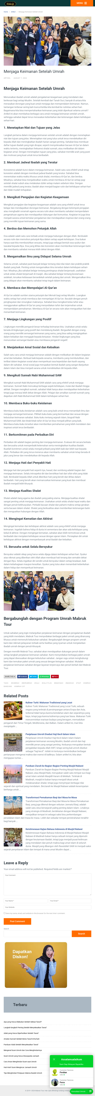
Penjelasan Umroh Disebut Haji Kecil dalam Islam (50, 734)
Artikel (13, 12)
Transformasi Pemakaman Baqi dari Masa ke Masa (51, 797)
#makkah (70, 683)
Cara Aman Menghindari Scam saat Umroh (20, 1062)
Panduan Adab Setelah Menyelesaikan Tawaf (21, 1045)
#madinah (58, 683)
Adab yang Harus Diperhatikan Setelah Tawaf (21, 1033)
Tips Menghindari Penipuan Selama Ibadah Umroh (23, 1073)
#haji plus (47, 683)
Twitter (34, 676)
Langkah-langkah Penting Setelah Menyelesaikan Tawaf (25, 1028)
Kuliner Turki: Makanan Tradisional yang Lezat (49, 702)
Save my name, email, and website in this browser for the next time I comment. (35, 913)
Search (6, 929)
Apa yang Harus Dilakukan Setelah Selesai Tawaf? (23, 1022)
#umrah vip (19, 686)
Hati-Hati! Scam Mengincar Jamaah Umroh (20, 1067)
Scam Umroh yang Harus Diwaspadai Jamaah (21, 1056)
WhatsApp (45, 676)
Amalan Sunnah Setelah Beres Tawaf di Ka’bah (21, 1039)
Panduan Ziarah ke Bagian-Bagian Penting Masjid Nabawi (54, 766)
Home (6, 12)
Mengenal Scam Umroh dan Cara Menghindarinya (23, 1050)
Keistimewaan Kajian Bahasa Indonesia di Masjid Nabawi (54, 829)
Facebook (23, 676)
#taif (78, 683)
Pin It (56, 676)
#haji (36, 683)
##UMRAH (15, 683)
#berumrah (27, 683)
